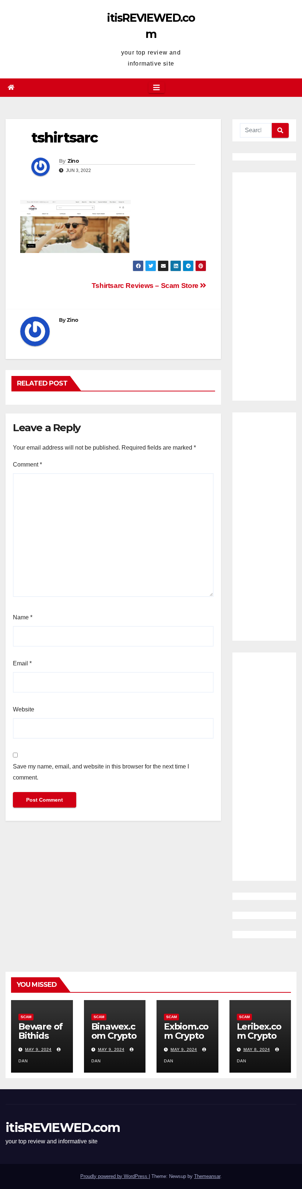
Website (23, 709)
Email (22, 663)
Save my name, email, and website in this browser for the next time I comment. (101, 772)
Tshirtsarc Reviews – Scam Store (146, 285)
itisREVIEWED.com (63, 1127)
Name (22, 617)
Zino (73, 161)
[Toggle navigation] (156, 87)
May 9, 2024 (38, 1049)
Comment (27, 464)
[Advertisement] (264, 286)
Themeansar (207, 1176)
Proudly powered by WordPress (114, 1176)
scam (26, 1017)
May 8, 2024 (256, 1049)
